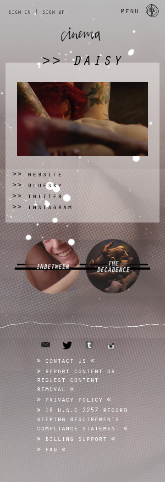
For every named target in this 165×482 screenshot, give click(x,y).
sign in (19, 11)
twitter (67, 345)
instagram (111, 346)
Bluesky (37, 184)
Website (37, 173)
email (45, 345)
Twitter (37, 195)
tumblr (89, 345)
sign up (53, 11)
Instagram (42, 206)
